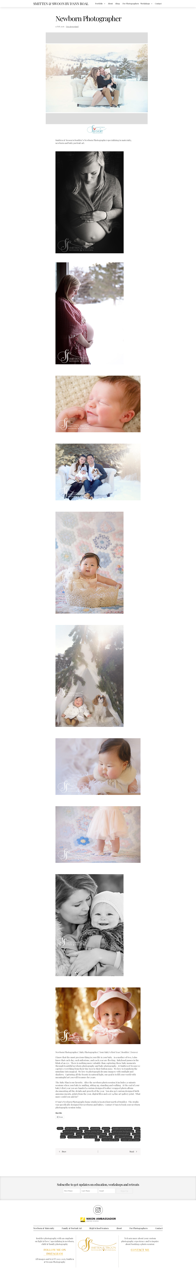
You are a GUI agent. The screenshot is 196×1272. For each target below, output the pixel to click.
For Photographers (131, 3)
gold (107, 1131)
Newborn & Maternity (43, 1228)
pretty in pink (90, 1137)
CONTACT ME (140, 1249)
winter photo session (130, 1140)
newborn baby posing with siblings (91, 1134)
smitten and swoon (123, 1137)
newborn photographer (119, 1134)
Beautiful (95, 1128)
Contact (158, 3)
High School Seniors (99, 1228)
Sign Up (124, 1191)
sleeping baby (105, 1137)
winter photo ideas (110, 1140)
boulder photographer (122, 1128)
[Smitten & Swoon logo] (97, 1244)
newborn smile (75, 1137)
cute (137, 1128)
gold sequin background (123, 1131)
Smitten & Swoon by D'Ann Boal (60, 3)
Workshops (145, 3)
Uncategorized (72, 26)
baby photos (71, 1128)
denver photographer (72, 1131)
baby (60, 1128)
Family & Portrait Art (72, 1228)
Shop (117, 3)
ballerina (84, 1128)
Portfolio (99, 3)
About (110, 3)
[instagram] (98, 1210)
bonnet (106, 1128)
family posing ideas (93, 1131)
